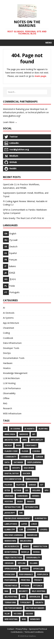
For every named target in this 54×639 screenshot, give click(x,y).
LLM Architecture (11, 378)
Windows (35, 619)
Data (6, 462)
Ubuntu (39, 602)
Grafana (8, 496)
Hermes (35, 496)
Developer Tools (11, 348)
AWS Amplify (37, 440)
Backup (8, 445)
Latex (24, 524)
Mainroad (32, 535)
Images (30, 501)
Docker (26, 473)
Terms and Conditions (33, 632)
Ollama (33, 563)
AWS (24, 440)
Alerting (43, 428)
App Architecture (11, 322)
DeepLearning (34, 462)
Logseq (43, 529)
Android (23, 434)
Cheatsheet (8, 327)
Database (18, 462)
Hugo (20, 501)
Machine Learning (13, 535)
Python (25, 585)
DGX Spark (29, 468)
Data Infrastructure (12, 343)
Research (7, 408)
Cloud (25, 451)
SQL (46, 596)
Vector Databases (35, 608)
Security (23, 591)
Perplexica (42, 574)
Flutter (20, 484)
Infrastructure (12, 507)
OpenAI (25, 568)
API (33, 434)
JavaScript (9, 513)
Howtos (7, 368)
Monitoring (10, 552)
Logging (31, 529)
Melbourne (26, 541)
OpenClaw (38, 568)
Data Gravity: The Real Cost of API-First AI (23, 218)
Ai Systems (8, 317)
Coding (6, 332)
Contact (10, 629)
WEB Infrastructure (12, 413)
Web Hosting (11, 619)
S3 (13, 591)
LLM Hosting (9, 383)
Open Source (11, 568)
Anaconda (9, 434)
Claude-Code (11, 451)
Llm (21, 529)
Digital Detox (11, 473)
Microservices (11, 546)
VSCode (29, 613)
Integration (31, 507)
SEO (23, 596)
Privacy (38, 580)
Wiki (24, 619)
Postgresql (10, 580)
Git (41, 484)
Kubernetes (40, 518)
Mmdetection (40, 546)
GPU (46, 490)
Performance (26, 574)
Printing (25, 580)
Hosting (8, 501)
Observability (9, 393)
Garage (32, 484)
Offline (6, 398)
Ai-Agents (29, 428)
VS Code (17, 613)
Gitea (7, 490)
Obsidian (9, 563)
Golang (36, 490)
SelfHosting (10, 596)
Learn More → (10, 122)
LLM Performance (12, 388)
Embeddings (32, 479)
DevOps (7, 353)
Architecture (11, 440)
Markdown (10, 541)
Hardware (7, 363)
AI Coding (15, 428)
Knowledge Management (15, 373)
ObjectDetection (13, 557)
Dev (6, 468)
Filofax (8, 484)
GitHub (17, 490)
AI (4, 307)
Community (10, 456)
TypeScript (25, 602)
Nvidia (36, 552)
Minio (26, 546)
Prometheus (10, 585)
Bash (18, 445)
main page (40, 76)
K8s (21, 513)
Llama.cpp (9, 529)
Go (26, 490)
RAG (5, 403)
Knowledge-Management (17, 518)
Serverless (34, 596)
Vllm (6, 613)
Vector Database (13, 608)
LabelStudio (10, 524)
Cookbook (8, 338)
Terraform (10, 602)
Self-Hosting (38, 591)
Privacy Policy (21, 629)
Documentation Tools (13, 358)
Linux (34, 524)
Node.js (25, 552)
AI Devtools (8, 312)
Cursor (39, 456)
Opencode (9, 574)
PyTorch (37, 585)
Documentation (12, 479)
